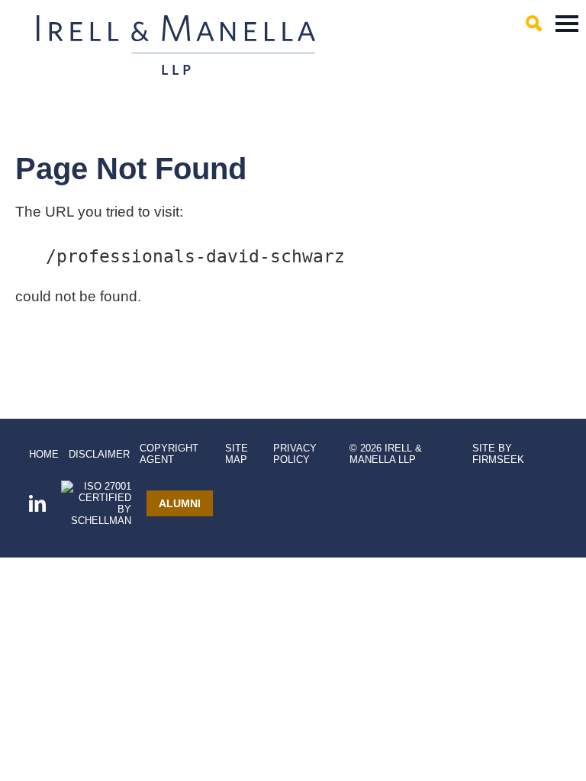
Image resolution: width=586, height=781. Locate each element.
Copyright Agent (169, 453)
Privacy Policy (295, 453)
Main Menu (566, 23)
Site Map (236, 453)
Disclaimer (99, 454)
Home (44, 454)
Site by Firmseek (498, 453)
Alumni (180, 503)
